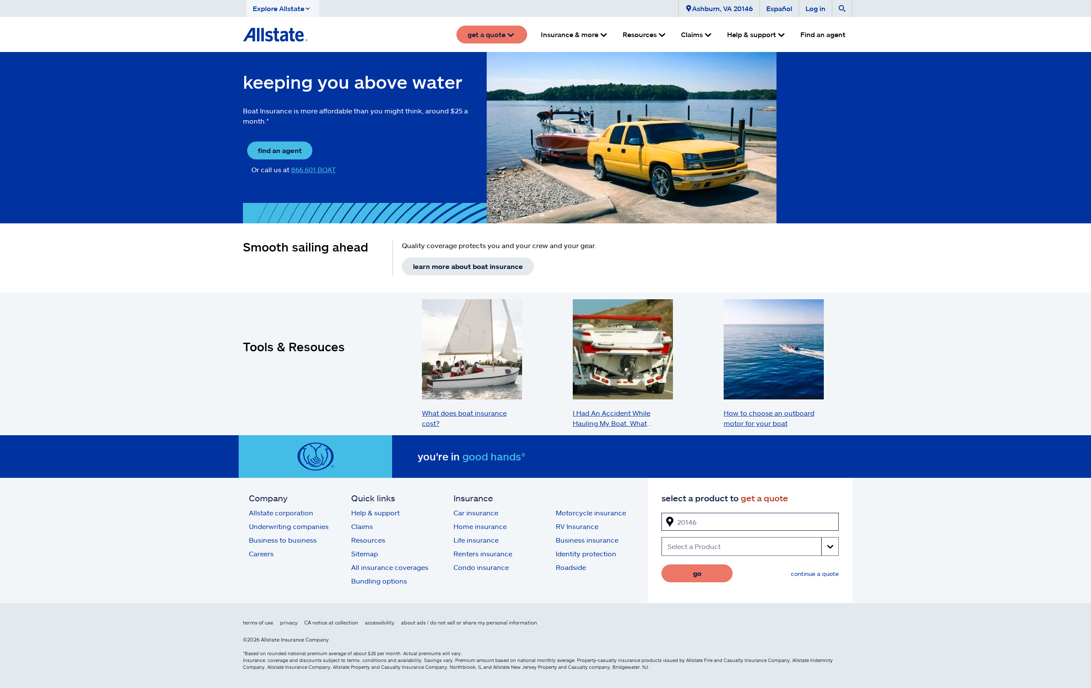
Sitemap (364, 553)
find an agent (280, 150)
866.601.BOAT (313, 169)
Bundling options (379, 581)
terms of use (258, 622)
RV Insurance (577, 526)
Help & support (375, 513)
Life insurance (476, 540)
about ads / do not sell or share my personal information (469, 622)
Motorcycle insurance (591, 513)
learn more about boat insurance (468, 266)
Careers (261, 553)
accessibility (379, 622)
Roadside (571, 567)
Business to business (283, 540)
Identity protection (586, 553)
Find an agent (823, 34)
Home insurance (480, 526)
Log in (815, 8)
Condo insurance (481, 567)
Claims (362, 526)
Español (779, 8)
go (697, 573)
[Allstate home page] (275, 34)
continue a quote (815, 573)
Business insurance (587, 540)
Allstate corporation (281, 513)
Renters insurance (482, 553)
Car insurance (475, 513)
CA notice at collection (331, 622)
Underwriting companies (289, 526)
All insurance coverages (389, 567)
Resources (368, 540)
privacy (288, 622)
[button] (282, 8)
